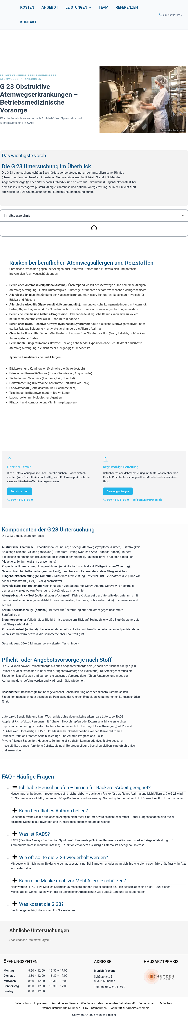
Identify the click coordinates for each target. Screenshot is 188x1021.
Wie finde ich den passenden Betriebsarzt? (108, 1003)
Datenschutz (23, 1003)
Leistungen (76, 7)
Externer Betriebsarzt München (60, 1008)
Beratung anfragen (118, 491)
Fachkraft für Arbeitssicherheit (129, 1008)
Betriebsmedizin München (155, 1003)
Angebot (49, 7)
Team (103, 7)
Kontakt (28, 22)
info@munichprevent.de (147, 499)
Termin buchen (19, 491)
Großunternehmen (95, 1008)
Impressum (41, 1003)
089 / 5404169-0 (172, 14)
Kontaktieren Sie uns (64, 1003)
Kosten (27, 7)
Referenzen (127, 7)
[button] (89, 7)
